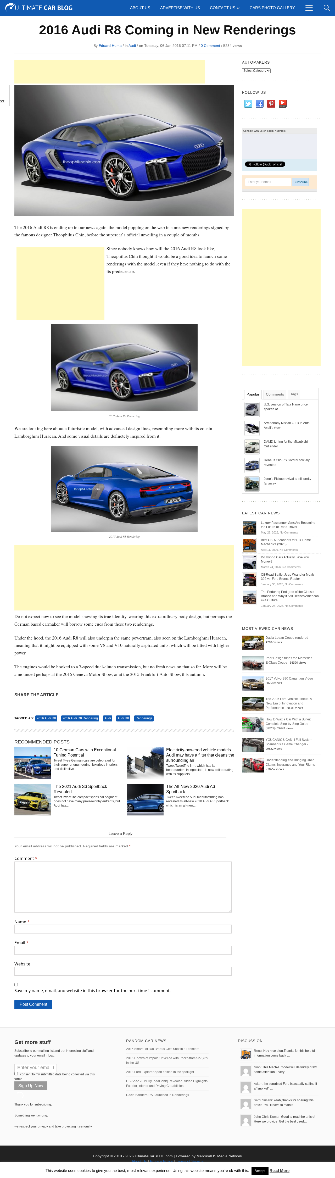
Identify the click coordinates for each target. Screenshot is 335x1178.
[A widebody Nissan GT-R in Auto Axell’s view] (252, 428)
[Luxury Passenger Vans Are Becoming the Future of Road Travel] (249, 528)
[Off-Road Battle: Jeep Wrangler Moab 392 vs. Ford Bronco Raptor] (249, 579)
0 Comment (210, 45)
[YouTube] (282, 104)
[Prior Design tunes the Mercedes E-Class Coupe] (253, 663)
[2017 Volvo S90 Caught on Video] (253, 683)
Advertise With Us (180, 7)
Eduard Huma (110, 45)
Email (21, 943)
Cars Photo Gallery (272, 7)
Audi (132, 45)
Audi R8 (123, 718)
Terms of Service (190, 1161)
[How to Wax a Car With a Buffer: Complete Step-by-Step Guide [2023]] (253, 724)
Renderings (144, 718)
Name (22, 922)
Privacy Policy (161, 1161)
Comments (275, 394)
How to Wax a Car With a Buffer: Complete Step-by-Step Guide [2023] (288, 724)
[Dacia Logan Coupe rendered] (253, 642)
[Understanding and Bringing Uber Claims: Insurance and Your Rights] (253, 765)
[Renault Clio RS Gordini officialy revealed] (252, 465)
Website (22, 964)
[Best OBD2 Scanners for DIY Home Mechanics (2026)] (249, 545)
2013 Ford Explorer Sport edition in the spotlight (160, 1072)
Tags (294, 394)
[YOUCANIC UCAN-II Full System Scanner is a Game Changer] (253, 745)
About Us (140, 7)
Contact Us (222, 7)
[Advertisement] (109, 72)
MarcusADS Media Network (219, 1156)
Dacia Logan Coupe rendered (287, 638)
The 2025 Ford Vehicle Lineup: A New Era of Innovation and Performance (289, 703)
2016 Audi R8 (46, 718)
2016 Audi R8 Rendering (80, 718)
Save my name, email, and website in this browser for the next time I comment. (92, 990)
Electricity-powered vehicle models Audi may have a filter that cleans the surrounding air (200, 755)
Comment (25, 858)
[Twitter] (248, 104)
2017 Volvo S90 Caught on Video (289, 678)
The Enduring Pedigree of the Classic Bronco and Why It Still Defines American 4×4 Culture (290, 596)
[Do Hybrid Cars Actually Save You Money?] (249, 562)
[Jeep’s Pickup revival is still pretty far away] (252, 484)
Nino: (257, 1067)
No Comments (289, 532)
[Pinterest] (271, 104)
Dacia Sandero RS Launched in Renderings (157, 1095)
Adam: (258, 1084)
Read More (279, 1170)
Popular (253, 394)
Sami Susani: (263, 1100)
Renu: (258, 1051)
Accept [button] (260, 1171)
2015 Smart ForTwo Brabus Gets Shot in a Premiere (162, 1049)
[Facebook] (259, 104)
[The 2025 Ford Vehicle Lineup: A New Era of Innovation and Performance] (253, 704)
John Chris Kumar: (267, 1117)
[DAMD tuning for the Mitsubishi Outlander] (252, 446)
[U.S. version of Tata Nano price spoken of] (252, 409)
